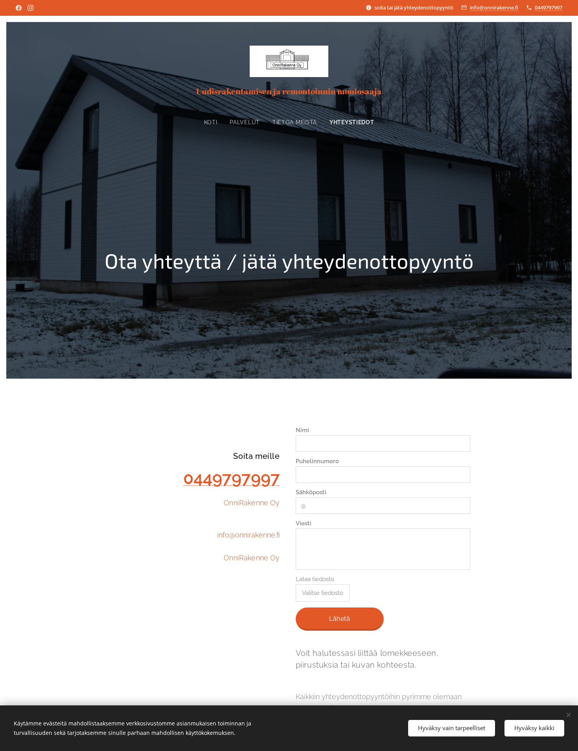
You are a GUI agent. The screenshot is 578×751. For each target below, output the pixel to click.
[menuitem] (214, 122)
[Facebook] (19, 8)
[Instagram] (30, 8)
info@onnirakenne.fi (494, 7)
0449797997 (548, 7)
